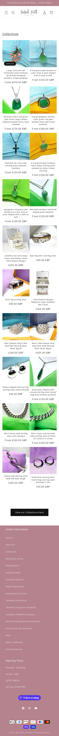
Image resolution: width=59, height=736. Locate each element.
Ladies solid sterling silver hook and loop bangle (16, 477)
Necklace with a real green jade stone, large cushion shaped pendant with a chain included (16, 121)
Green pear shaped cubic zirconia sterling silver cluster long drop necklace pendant (43, 392)
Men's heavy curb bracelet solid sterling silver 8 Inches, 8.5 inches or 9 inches (43, 436)
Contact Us (11, 551)
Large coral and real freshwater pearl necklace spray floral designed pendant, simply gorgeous (16, 74)
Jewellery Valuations (16, 600)
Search (9, 537)
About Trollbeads (14, 642)
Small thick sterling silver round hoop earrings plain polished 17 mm (43, 480)
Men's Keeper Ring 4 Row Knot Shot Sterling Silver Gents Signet (15, 346)
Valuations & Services (16, 593)
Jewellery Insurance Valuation (21, 607)
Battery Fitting (13, 572)
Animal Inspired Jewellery (19, 628)
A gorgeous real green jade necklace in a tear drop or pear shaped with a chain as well (16, 213)
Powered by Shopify (41, 732)
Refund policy (13, 565)
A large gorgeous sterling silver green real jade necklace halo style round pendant (43, 121)
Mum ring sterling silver (15, 299)
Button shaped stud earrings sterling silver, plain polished (16, 388)
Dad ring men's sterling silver (43, 256)
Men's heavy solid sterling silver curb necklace (15, 434)
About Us (10, 544)
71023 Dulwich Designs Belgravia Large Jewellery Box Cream (43, 302)
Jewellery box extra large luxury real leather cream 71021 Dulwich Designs (15, 258)
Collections (10, 34)
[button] (6, 12)
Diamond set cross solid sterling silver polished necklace (16, 165)
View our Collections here (29, 512)
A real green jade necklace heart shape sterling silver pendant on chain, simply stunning (43, 167)
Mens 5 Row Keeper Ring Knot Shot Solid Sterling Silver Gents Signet (43, 346)
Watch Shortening (14, 586)
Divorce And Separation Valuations (23, 621)
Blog (8, 635)
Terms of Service (14, 649)
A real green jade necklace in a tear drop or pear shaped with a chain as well (43, 73)
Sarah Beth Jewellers (24, 732)
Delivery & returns (14, 558)
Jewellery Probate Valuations (20, 614)
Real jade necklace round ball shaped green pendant (43, 210)
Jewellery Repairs (15, 579)
